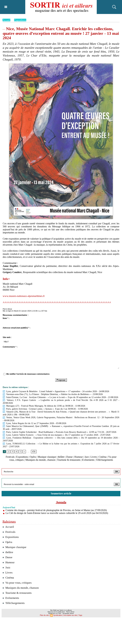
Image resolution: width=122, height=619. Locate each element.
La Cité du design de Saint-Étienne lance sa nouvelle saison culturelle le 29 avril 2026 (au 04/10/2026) (57, 513)
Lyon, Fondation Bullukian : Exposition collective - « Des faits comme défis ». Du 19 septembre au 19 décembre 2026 (62, 438)
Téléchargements (104, 459)
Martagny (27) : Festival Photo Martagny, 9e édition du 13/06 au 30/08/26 (39, 406)
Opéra (33, 456)
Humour (78, 456)
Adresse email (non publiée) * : (16, 328)
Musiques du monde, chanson (40, 459)
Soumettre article (61, 493)
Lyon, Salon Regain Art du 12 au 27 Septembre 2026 (30, 423)
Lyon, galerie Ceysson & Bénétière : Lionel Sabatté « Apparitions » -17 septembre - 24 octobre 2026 (51, 391)
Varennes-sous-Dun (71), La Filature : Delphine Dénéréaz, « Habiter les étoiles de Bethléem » (48, 394)
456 (33, 451)
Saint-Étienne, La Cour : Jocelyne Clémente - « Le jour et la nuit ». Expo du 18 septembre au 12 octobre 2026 (56, 397)
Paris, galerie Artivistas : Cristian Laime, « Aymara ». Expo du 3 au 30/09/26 (41, 409)
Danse (69, 456)
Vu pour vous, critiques (18, 582)
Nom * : (6, 318)
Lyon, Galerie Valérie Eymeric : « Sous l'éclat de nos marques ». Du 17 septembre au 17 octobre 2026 (52, 435)
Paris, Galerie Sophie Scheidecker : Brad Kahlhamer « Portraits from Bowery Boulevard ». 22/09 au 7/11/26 (55, 432)
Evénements (88, 459)
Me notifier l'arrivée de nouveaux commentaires (28, 374)
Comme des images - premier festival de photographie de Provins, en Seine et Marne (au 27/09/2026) (56, 510)
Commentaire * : (10, 347)
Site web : (7, 337)
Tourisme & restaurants (68, 459)
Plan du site (44, 615)
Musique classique (47, 456)
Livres (94, 456)
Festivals (10, 456)
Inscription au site (70, 615)
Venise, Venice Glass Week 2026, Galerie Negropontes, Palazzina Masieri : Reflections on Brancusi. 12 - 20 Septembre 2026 (62, 417)
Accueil (6, 20)
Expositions (20, 20)
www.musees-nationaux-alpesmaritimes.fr (24, 296)
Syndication (57, 615)
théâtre (61, 456)
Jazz (87, 456)
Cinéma (102, 456)
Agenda (61, 502)
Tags (80, 615)
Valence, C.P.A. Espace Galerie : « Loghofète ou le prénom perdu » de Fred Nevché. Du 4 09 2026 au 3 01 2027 (61, 400)
